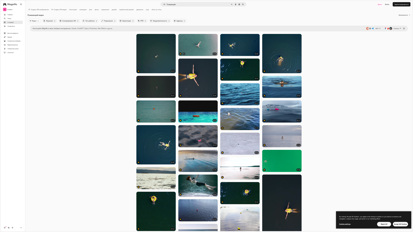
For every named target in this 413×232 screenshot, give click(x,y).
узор (147, 9)
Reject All (384, 224)
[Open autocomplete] (163, 4)
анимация (83, 9)
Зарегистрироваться (401, 4)
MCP (377, 28)
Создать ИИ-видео (60, 9)
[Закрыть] (404, 28)
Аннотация (73, 9)
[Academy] (8, 227)
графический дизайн (126, 9)
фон (90, 9)
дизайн (114, 9)
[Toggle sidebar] (21, 4)
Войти (387, 4)
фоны (97, 9)
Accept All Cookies (400, 224)
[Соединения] (4, 227)
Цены (380, 4)
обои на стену (156, 9)
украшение (105, 9)
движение (139, 9)
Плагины (396, 28)
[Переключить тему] (12, 227)
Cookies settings (345, 224)
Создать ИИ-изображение (40, 9)
